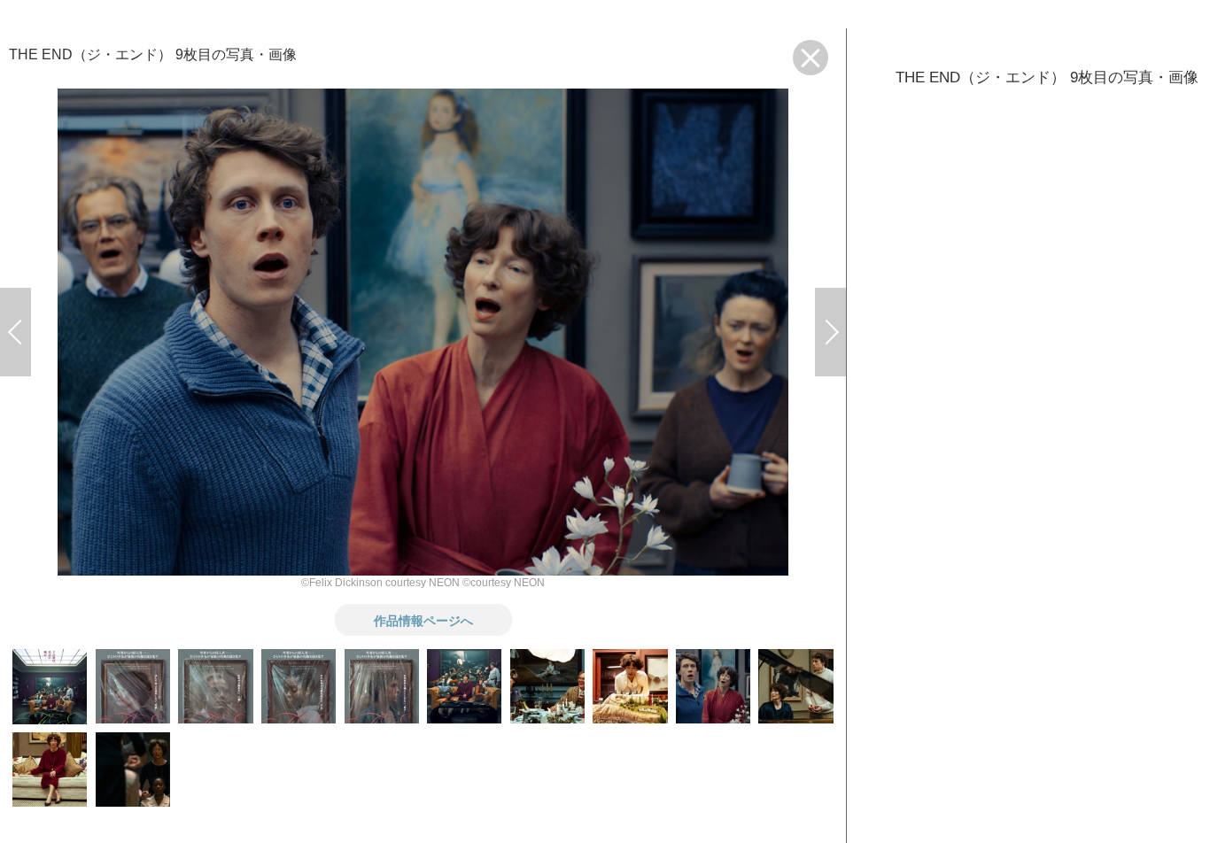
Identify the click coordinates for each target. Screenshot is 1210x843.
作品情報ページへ (423, 620)
